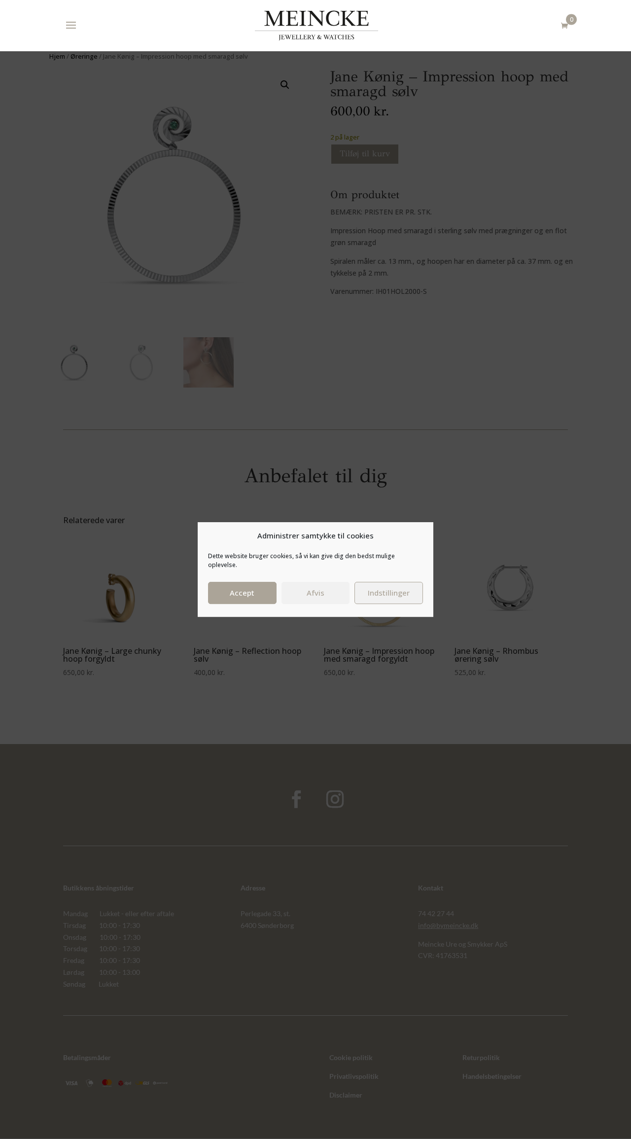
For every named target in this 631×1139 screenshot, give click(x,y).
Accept (242, 593)
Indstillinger (389, 593)
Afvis (315, 593)
